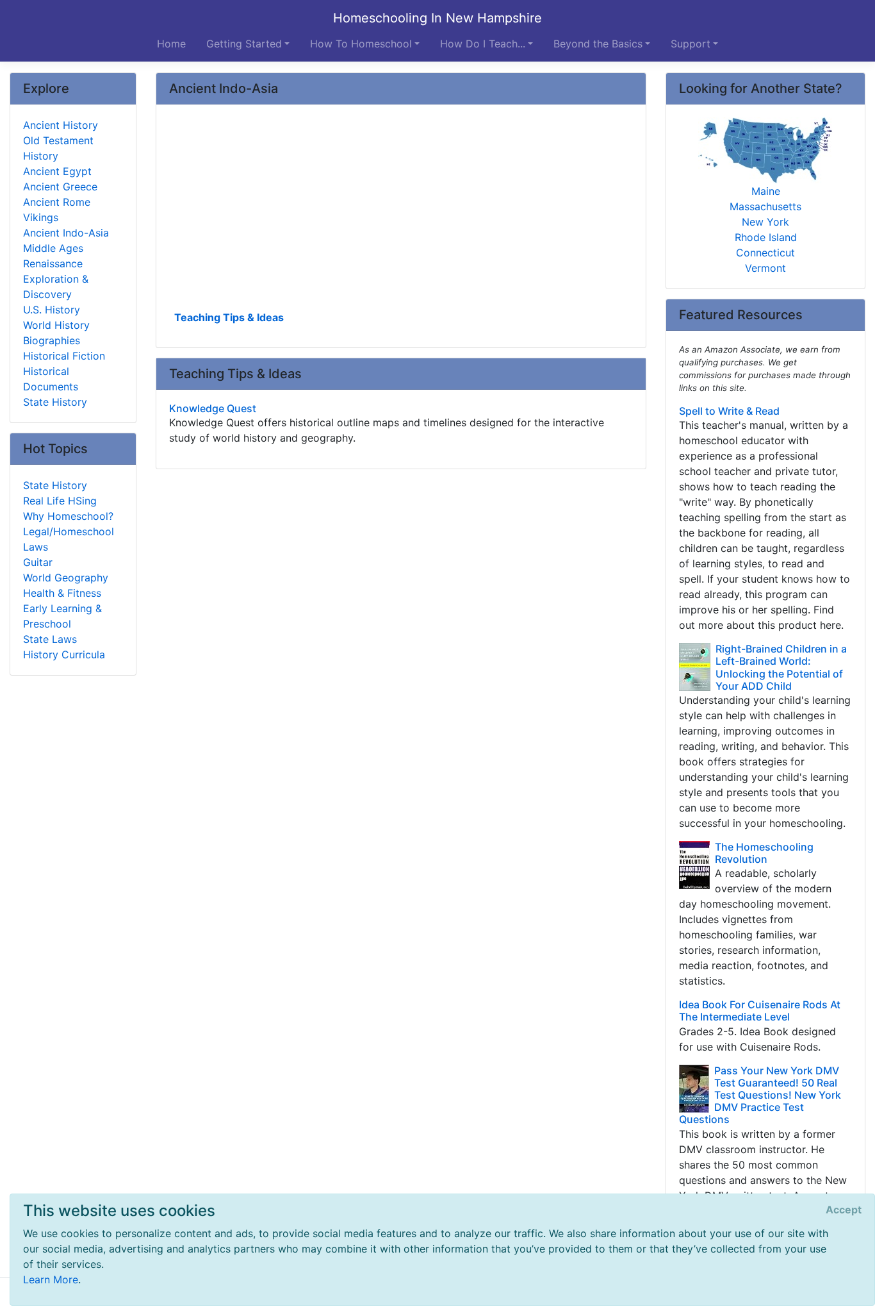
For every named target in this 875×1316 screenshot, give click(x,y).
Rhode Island (766, 237)
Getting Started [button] (244, 43)
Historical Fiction (64, 355)
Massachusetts (765, 206)
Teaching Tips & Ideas (229, 317)
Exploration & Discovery (55, 286)
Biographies (51, 340)
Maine (765, 191)
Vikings (40, 217)
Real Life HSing (60, 500)
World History (56, 325)
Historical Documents (50, 379)
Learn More (50, 1279)
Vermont (765, 268)
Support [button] (690, 43)
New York (765, 221)
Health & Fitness (62, 593)
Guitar (38, 562)
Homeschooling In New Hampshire (437, 18)
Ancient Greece (60, 186)
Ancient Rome (56, 202)
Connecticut (765, 252)
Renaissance (53, 263)
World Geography (65, 577)
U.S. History (51, 309)
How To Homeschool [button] (361, 43)
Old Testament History (58, 148)
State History (55, 402)
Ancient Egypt (57, 171)
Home (171, 43)
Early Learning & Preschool (62, 616)
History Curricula (64, 654)
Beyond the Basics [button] (597, 43)
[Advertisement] (401, 212)
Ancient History (60, 125)
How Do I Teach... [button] (482, 43)
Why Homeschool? (68, 516)
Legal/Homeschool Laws (68, 539)
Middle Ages (53, 248)
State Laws (50, 639)
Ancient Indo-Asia (66, 232)
